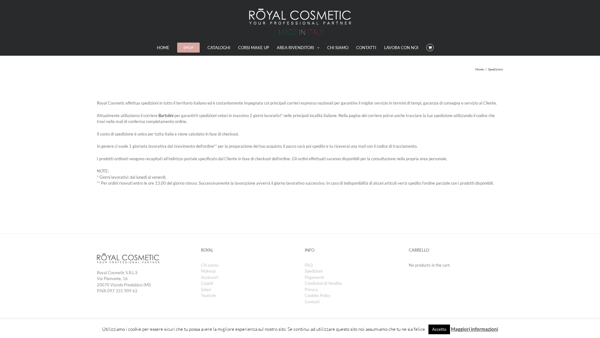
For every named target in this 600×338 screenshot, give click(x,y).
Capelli (207, 283)
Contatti (312, 301)
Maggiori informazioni (474, 329)
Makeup (208, 271)
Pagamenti (314, 277)
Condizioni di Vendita (323, 283)
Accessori (209, 277)
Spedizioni (313, 271)
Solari (206, 289)
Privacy (311, 289)
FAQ (308, 265)
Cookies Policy (318, 295)
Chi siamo (209, 265)
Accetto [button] (439, 329)
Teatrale (208, 295)
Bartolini (165, 115)
